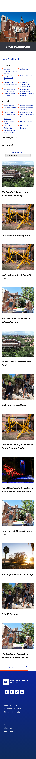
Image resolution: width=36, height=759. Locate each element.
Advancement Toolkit (12, 708)
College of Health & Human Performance (10, 83)
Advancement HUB (11, 705)
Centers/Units (9, 137)
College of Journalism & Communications (25, 84)
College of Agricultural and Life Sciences (10, 71)
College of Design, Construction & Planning (9, 78)
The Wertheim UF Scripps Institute (9, 131)
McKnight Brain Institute (9, 122)
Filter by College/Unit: (18, 153)
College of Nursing (10, 112)
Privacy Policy (9, 731)
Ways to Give (9, 145)
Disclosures (8, 728)
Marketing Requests (12, 712)
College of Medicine (10, 108)
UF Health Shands (26, 121)
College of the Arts (26, 69)
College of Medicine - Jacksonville (27, 109)
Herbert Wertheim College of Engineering (9, 96)
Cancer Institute (9, 105)
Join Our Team (9, 721)
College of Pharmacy (27, 112)
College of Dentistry (26, 105)
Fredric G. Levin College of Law (25, 90)
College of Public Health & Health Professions (9, 117)
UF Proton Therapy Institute (26, 127)
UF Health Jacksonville (8, 127)
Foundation (8, 725)
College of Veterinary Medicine (27, 116)
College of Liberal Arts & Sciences (9, 90)
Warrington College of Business (27, 95)
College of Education (26, 76)
